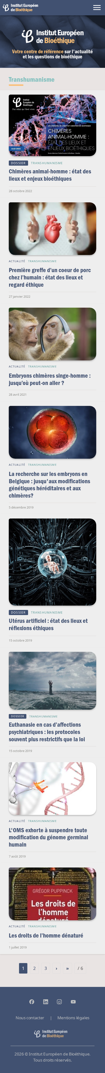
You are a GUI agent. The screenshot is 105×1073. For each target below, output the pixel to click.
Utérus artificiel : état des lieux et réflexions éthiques (48, 624)
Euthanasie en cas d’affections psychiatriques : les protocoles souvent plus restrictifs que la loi (47, 731)
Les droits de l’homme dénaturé (46, 935)
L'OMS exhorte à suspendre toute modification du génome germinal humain (48, 837)
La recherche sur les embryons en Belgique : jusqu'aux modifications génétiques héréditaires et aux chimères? (49, 484)
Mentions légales (73, 1017)
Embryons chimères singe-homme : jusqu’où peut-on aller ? (50, 379)
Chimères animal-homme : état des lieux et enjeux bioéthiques (50, 174)
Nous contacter (30, 1017)
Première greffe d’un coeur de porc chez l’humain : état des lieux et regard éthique (50, 277)
